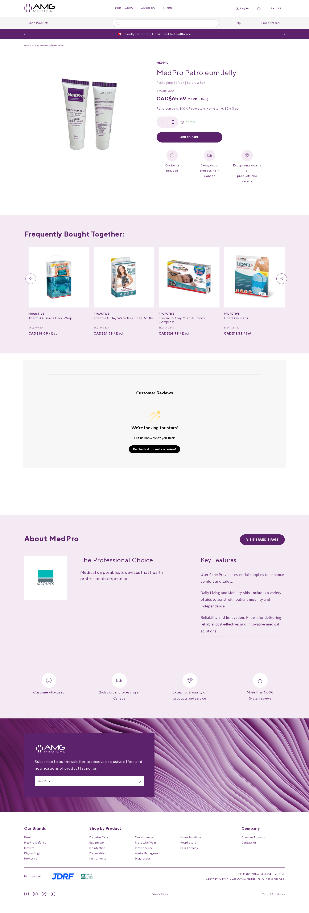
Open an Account (253, 837)
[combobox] (166, 23)
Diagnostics (143, 858)
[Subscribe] (139, 781)
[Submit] (118, 23)
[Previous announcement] (24, 34)
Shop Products (38, 23)
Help (238, 23)
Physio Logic (32, 853)
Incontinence (144, 848)
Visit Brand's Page (262, 539)
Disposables (97, 853)
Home (27, 45)
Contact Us (249, 842)
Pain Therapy (189, 848)
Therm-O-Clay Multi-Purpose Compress (182, 320)
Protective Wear (145, 842)
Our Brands (124, 8)
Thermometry (144, 837)
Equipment (96, 842)
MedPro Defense (35, 842)
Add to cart (189, 137)
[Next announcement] (284, 34)
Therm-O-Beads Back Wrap (50, 318)
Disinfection (97, 848)
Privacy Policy (160, 894)
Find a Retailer (271, 23)
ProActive (30, 858)
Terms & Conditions (273, 894)
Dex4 (27, 837)
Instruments (97, 858)
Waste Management (148, 853)
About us (148, 8)
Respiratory (188, 842)
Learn (167, 8)
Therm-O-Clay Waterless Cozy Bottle (123, 318)
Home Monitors (190, 837)
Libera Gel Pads (236, 318)
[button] (30, 278)
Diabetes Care (98, 837)
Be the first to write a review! (154, 449)
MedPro (163, 62)
